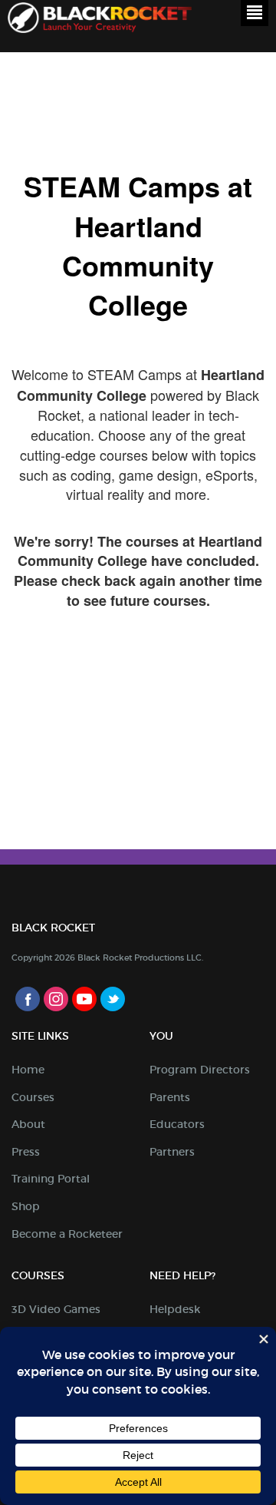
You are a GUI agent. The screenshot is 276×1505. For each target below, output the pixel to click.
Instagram (56, 999)
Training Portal (51, 1179)
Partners (172, 1152)
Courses (33, 1097)
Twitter (112, 999)
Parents (170, 1097)
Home (28, 1070)
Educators (177, 1124)
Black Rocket (100, 20)
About (28, 1124)
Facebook (27, 999)
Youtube (84, 999)
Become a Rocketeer (67, 1234)
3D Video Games (56, 1309)
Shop (26, 1206)
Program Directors (200, 1070)
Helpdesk (175, 1309)
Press (26, 1152)
